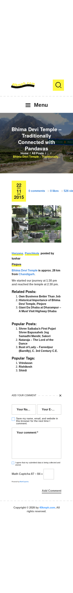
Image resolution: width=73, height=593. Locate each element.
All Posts (38, 153)
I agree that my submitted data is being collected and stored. (37, 463)
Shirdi (23, 370)
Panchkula (32, 253)
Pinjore (16, 264)
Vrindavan (25, 362)
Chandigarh (27, 274)
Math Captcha (21, 473)
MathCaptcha (24, 481)
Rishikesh (25, 366)
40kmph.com (47, 507)
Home (25, 153)
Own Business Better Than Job (40, 296)
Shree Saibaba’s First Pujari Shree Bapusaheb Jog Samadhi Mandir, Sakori (37, 332)
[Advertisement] (36, 36)
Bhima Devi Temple (25, 270)
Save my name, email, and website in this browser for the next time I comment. (37, 421)
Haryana (17, 253)
